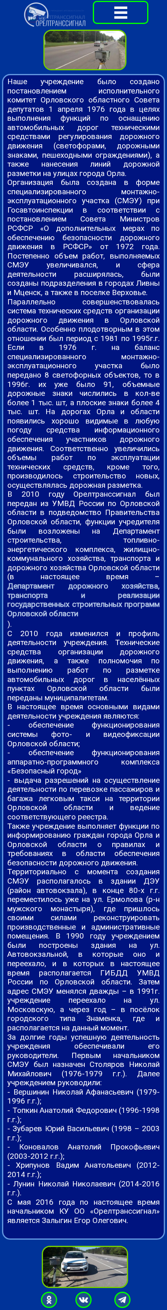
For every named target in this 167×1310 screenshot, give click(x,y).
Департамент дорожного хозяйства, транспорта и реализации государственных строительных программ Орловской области (83, 600)
